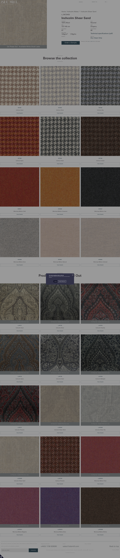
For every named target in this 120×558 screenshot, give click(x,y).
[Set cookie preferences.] (2, 556)
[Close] (72, 274)
